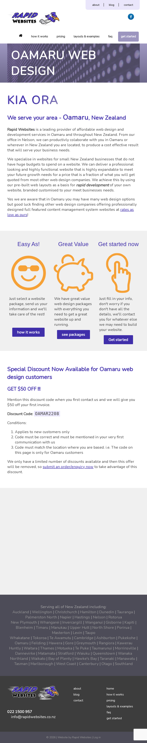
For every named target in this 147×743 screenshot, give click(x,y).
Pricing (61, 36)
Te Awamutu (60, 637)
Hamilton (88, 612)
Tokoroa (40, 637)
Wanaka (125, 653)
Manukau (59, 627)
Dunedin (106, 612)
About (95, 5)
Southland (124, 663)
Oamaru (22, 643)
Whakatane (20, 637)
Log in (97, 737)
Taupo (90, 632)
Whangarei (49, 622)
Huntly (15, 648)
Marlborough (41, 663)
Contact (128, 5)
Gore (69, 643)
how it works (28, 332)
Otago (106, 663)
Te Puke (82, 648)
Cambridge (83, 637)
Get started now (118, 244)
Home (20, 35)
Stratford (66, 653)
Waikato (38, 658)
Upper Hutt (79, 627)
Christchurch (66, 612)
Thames (47, 648)
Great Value (73, 244)
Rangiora (106, 643)
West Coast (66, 663)
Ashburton (105, 637)
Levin (77, 632)
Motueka (64, 648)
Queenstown (104, 653)
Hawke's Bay (85, 658)
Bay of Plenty (60, 658)
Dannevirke (25, 653)
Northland (19, 658)
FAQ (110, 36)
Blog (111, 5)
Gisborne (114, 622)
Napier (66, 617)
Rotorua (115, 617)
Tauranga (125, 612)
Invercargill (72, 622)
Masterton (61, 632)
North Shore (103, 627)
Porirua (123, 627)
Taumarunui (102, 648)
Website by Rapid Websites (74, 737)
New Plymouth (24, 622)
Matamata (46, 653)
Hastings (82, 617)
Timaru (42, 627)
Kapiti (129, 622)
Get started (118, 339)
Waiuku (83, 653)
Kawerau (124, 643)
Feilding (38, 643)
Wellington (42, 612)
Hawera (55, 643)
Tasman (21, 663)
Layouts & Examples (87, 36)
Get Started (128, 36)
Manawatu (126, 658)
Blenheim (24, 627)
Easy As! (28, 244)
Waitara (30, 648)
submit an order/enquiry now (68, 466)
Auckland (20, 612)
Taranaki (107, 658)
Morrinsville (125, 648)
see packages (73, 334)
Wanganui (94, 622)
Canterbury (89, 663)
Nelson (99, 617)
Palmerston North (41, 617)
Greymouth (86, 643)
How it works (39, 36)
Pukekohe (127, 637)
